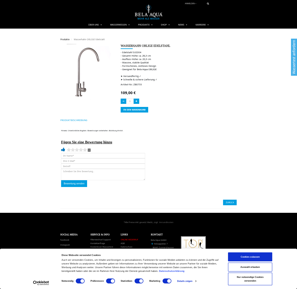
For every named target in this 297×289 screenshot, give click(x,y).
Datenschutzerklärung (172, 271)
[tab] (94, 120)
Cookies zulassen (250, 256)
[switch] (110, 280)
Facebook (64, 239)
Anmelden (190, 3)
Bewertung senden (74, 183)
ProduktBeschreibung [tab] (73, 120)
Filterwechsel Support (100, 239)
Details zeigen (184, 281)
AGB (123, 243)
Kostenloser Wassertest (101, 246)
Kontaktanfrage (97, 243)
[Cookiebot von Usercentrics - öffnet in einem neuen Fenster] (41, 283)
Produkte (65, 39)
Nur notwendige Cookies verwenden (250, 279)
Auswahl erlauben (250, 267)
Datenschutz (126, 246)
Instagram (65, 244)
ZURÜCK (230, 202)
